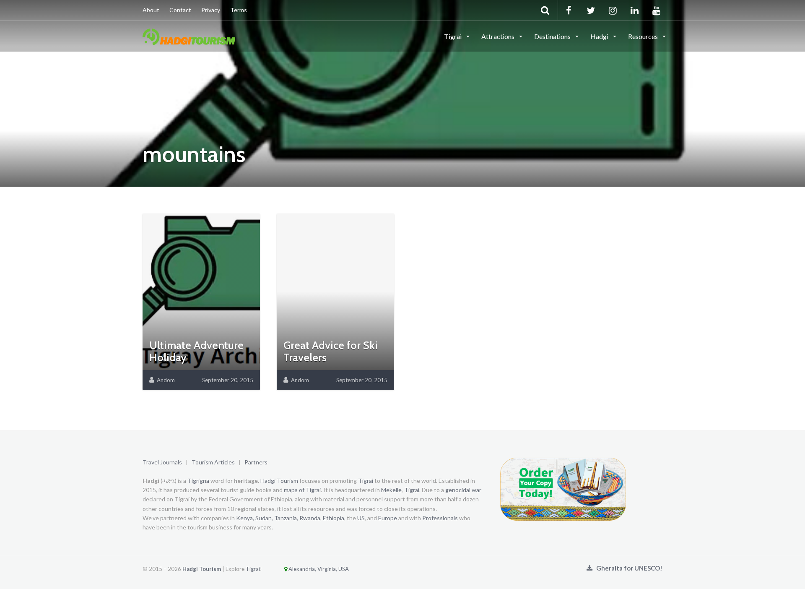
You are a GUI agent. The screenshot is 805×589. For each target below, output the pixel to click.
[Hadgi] (189, 36)
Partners (255, 462)
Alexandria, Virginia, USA (318, 569)
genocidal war (463, 489)
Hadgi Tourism (279, 480)
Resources (643, 36)
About (151, 9)
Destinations (553, 36)
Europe (387, 517)
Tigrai (453, 36)
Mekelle (391, 489)
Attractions (498, 36)
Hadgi (600, 36)
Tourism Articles (213, 462)
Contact (180, 9)
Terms (238, 9)
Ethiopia (333, 517)
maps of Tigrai (302, 489)
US (361, 517)
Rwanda (309, 517)
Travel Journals (162, 462)
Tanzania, (286, 517)
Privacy (210, 9)
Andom (166, 380)
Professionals (440, 517)
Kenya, (245, 517)
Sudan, (264, 517)
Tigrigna (198, 480)
